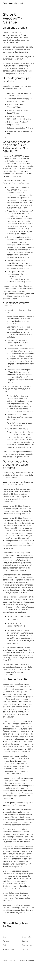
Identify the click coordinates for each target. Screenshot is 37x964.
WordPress (30, 960)
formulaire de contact (12, 496)
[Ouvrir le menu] (33, 3)
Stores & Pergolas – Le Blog (14, 3)
